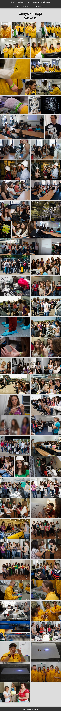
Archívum (26, 6)
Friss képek (20, 2)
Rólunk (16, 6)
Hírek (28, 2)
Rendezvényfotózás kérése (41, 2)
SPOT (13, 2)
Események (37, 6)
